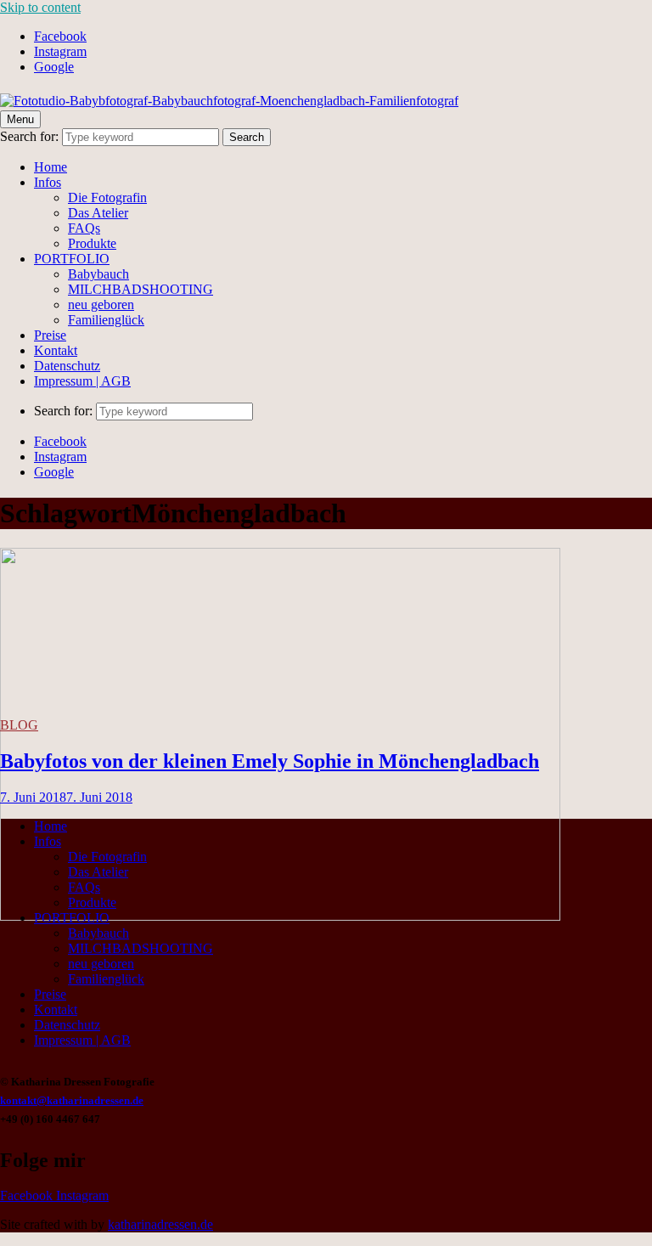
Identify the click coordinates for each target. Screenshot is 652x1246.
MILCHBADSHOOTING (140, 289)
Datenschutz (67, 365)
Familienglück (106, 320)
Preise (50, 335)
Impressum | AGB (82, 381)
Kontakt (55, 350)
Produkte (92, 243)
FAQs (84, 228)
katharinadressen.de (160, 1224)
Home (50, 167)
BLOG (19, 725)
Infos (47, 182)
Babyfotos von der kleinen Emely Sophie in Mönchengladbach (269, 761)
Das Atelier (98, 213)
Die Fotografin (107, 197)
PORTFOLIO (72, 258)
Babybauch (98, 274)
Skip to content (40, 7)
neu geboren (101, 304)
